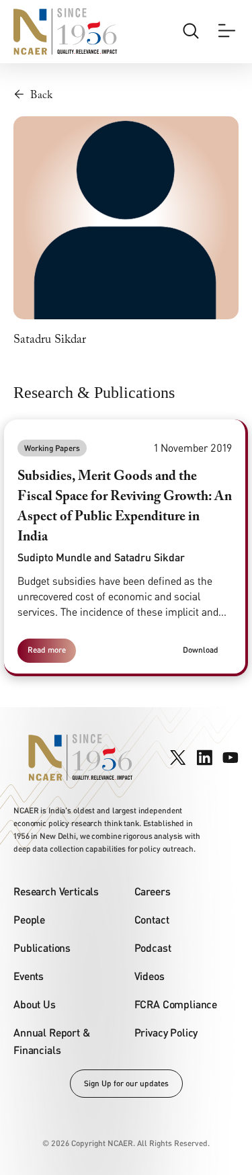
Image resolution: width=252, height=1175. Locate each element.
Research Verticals (56, 891)
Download (200, 650)
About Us (34, 1004)
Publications (42, 947)
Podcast (152, 947)
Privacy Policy (166, 1032)
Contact (151, 919)
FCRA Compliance (176, 1004)
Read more (47, 650)
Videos (149, 975)
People (29, 919)
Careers (152, 891)
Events (28, 975)
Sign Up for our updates (126, 1083)
